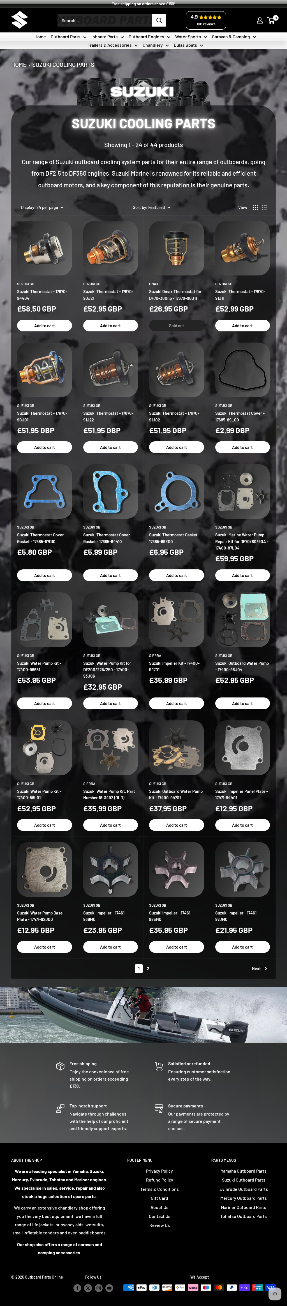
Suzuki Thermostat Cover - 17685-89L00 (240, 416)
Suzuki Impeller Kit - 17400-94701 (174, 666)
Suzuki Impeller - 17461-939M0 (104, 916)
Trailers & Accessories (110, 45)
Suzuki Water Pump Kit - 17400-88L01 (39, 794)
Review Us (159, 1225)
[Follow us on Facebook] (77, 1288)
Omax (153, 284)
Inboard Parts (104, 36)
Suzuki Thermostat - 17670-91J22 (108, 416)
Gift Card (159, 1198)
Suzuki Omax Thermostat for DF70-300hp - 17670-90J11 (175, 294)
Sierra (155, 655)
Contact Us (159, 1216)
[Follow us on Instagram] (99, 1288)
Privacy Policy (159, 1170)
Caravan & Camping (231, 36)
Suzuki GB (25, 284)
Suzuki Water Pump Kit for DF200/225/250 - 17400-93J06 (107, 670)
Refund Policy (159, 1179)
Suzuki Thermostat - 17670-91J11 (240, 294)
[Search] (159, 20)
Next (256, 968)
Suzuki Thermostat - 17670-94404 (42, 294)
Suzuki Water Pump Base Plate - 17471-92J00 (40, 916)
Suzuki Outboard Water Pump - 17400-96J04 (242, 666)
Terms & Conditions (159, 1189)
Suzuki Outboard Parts (243, 1179)
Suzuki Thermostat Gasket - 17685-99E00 (174, 538)
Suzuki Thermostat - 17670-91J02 (174, 416)
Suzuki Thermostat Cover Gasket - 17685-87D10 (40, 538)
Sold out (176, 325)
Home (40, 36)
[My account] (260, 20)
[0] (271, 20)
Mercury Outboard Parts (243, 1198)
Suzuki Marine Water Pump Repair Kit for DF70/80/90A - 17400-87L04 (242, 541)
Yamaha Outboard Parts (244, 1170)
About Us (159, 1207)
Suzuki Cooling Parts (63, 63)
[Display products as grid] (255, 207)
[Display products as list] (264, 207)
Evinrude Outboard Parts (243, 1189)
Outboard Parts (65, 36)
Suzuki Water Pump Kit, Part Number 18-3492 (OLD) (109, 794)
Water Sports (188, 36)
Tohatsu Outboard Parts (243, 1216)
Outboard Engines (146, 36)
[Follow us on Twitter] (88, 1288)
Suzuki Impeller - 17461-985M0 (170, 916)
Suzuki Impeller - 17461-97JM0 (236, 916)
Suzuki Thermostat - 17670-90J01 (42, 416)
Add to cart (44, 325)
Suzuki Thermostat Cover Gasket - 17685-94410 (106, 538)
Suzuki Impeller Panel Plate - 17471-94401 (241, 794)
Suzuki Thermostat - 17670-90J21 (108, 294)
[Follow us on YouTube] (109, 1288)
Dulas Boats (185, 45)
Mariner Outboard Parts (243, 1207)
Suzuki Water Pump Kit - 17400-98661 (39, 666)
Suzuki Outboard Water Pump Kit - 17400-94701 (176, 794)
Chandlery (153, 45)
